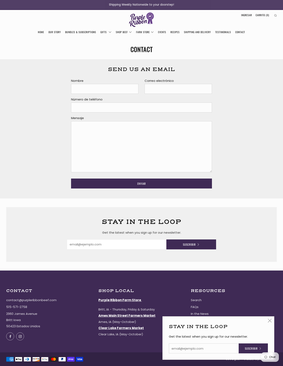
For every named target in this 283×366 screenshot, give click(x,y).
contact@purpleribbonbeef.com (31, 300)
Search (196, 300)
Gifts (104, 32)
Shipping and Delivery (197, 32)
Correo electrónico (159, 81)
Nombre (77, 81)
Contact (240, 32)
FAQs (194, 307)
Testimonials (223, 32)
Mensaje (77, 118)
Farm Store (143, 32)
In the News (200, 314)
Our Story (54, 32)
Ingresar (246, 15)
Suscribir (189, 244)
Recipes (175, 32)
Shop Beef (122, 32)
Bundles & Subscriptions (80, 32)
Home (41, 32)
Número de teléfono (87, 99)
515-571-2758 (16, 307)
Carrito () (262, 15)
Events (162, 32)
